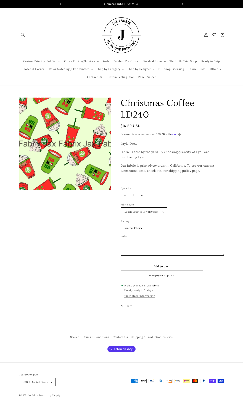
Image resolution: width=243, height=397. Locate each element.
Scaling (125, 221)
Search (74, 337)
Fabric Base (127, 204)
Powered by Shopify (49, 395)
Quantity (126, 188)
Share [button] (128, 306)
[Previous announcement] (60, 4)
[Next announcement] (182, 4)
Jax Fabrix (33, 395)
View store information (139, 295)
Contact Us (120, 337)
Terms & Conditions (96, 337)
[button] (23, 35)
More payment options (162, 275)
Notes (124, 236)
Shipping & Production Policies (152, 337)
